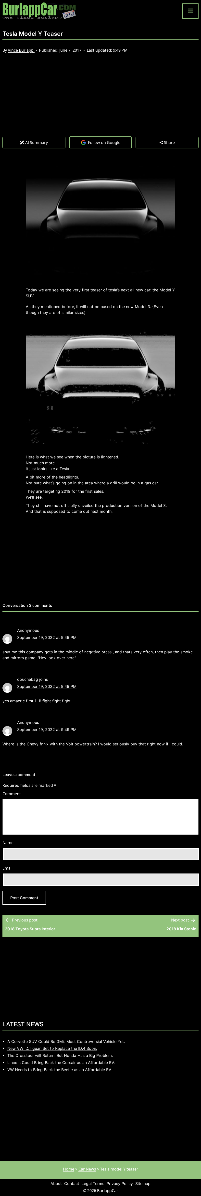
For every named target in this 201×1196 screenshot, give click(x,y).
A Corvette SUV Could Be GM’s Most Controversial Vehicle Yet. (66, 1041)
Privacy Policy (120, 1183)
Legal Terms (93, 1183)
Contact (71, 1183)
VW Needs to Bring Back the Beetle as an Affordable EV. (59, 1069)
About (56, 1183)
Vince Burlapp (21, 50)
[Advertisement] (100, 99)
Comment (11, 793)
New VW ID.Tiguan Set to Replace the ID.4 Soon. (52, 1048)
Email (7, 868)
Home (68, 1169)
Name (7, 842)
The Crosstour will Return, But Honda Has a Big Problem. (60, 1055)
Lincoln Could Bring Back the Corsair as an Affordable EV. (61, 1062)
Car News (87, 1169)
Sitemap (143, 1183)
